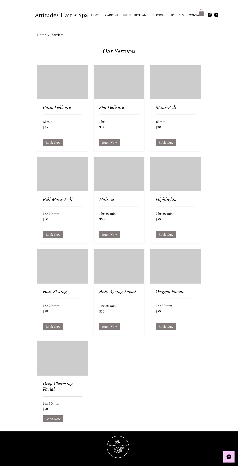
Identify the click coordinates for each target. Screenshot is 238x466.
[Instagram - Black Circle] (216, 15)
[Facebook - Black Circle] (210, 15)
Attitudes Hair (53, 15)
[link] (62, 107)
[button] (201, 12)
